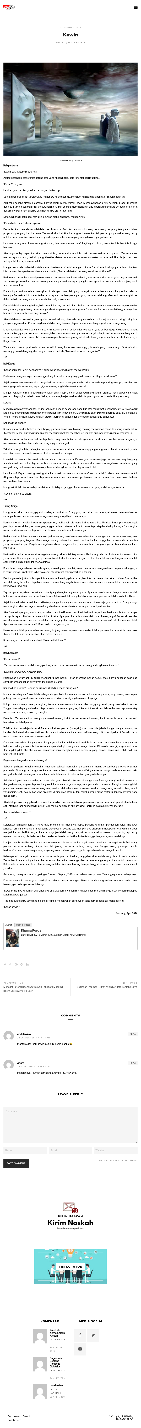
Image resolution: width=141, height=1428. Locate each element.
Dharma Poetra (76, 42)
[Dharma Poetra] (12, 945)
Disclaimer (14, 1416)
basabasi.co (14, 1420)
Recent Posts (23, 924)
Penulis (27, 1416)
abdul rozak (24, 1034)
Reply (133, 1034)
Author (8, 924)
